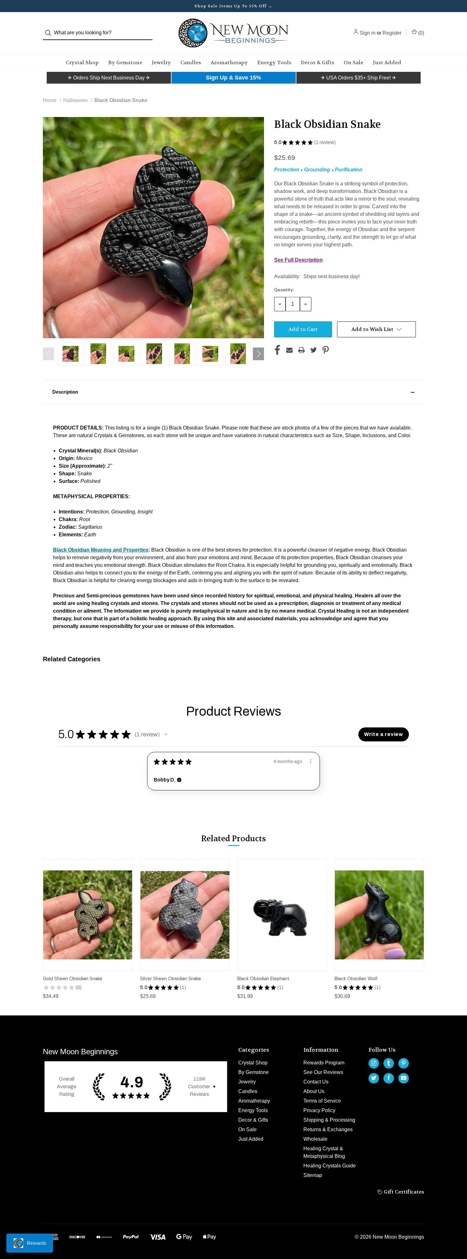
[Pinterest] (325, 350)
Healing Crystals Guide (329, 1165)
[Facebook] (277, 350)
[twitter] (373, 1078)
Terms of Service (322, 1101)
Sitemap (312, 1175)
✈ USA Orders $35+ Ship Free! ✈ (358, 77)
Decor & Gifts (317, 62)
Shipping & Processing (329, 1120)
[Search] (50, 33)
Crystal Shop (82, 62)
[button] (109, 77)
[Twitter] (313, 350)
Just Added (387, 62)
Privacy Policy (319, 1110)
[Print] (301, 350)
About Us (313, 1091)
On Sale (353, 62)
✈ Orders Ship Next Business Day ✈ (109, 77)
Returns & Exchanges (328, 1129)
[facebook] (388, 1078)
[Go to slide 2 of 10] (258, 353)
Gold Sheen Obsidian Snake (72, 978)
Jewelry (161, 62)
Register (392, 33)
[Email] (289, 350)
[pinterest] (403, 1063)
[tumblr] (388, 1063)
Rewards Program (323, 1062)
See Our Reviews (323, 1072)
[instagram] (373, 1063)
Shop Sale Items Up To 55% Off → (233, 6)
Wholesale (315, 1139)
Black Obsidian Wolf (356, 978)
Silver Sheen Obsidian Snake (170, 978)
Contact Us (315, 1081)
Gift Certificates (403, 1191)
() (420, 33)
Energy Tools (274, 62)
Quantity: (284, 289)
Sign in (368, 33)
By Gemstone (125, 62)
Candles (190, 62)
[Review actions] (310, 761)
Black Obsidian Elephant (263, 978)
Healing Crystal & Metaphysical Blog (324, 1152)
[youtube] (403, 1078)
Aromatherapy (229, 62)
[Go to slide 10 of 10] (48, 353)
